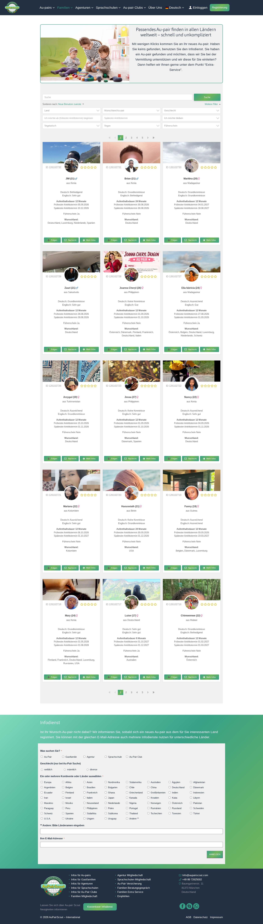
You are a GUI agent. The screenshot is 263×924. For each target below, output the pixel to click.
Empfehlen (123, 896)
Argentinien (49, 787)
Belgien (69, 787)
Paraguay (49, 808)
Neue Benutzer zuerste (69, 104)
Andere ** (134, 818)
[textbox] (72, 110)
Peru (67, 808)
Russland (176, 808)
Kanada (133, 797)
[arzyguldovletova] (71, 389)
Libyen (196, 797)
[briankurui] (131, 171)
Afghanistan (199, 782)
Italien (90, 797)
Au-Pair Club (135, 757)
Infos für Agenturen (82, 883)
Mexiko (69, 803)
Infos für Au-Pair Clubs (84, 891)
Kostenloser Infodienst (100, 906)
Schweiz (48, 813)
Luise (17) (131, 615)
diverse (93, 769)
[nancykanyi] (191, 371)
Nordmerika (114, 782)
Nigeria (132, 803)
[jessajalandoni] (131, 389)
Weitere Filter (211, 104)
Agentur (91, 757)
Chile (131, 787)
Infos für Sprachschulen (84, 887)
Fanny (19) (190, 506)
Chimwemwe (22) (191, 615)
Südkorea (113, 813)
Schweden (198, 808)
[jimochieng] (71, 171)
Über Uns (155, 7)
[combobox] (71, 110)
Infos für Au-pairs (81, 875)
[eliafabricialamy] (191, 280)
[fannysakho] (191, 498)
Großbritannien (158, 792)
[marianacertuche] (71, 480)
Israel (68, 797)
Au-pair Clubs (133, 7)
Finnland (69, 792)
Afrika (68, 782)
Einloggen (200, 7)
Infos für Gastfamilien (83, 879)
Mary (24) (70, 615)
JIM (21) (70, 178)
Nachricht (71, 240)
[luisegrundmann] (131, 589)
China (153, 787)
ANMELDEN (214, 854)
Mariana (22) (70, 506)
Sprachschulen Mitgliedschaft (134, 879)
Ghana (111, 792)
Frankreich (92, 792)
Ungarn (90, 818)
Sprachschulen (107, 7)
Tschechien (156, 813)
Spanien (69, 813)
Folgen (54, 240)
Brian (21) (130, 178)
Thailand (133, 813)
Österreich (177, 803)
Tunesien (176, 813)
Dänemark (198, 787)
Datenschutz (200, 917)
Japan (111, 797)
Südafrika (91, 813)
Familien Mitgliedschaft (84, 896)
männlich (71, 769)
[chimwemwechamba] (191, 608)
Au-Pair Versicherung (129, 883)
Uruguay (112, 818)
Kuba (174, 797)
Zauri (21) (70, 288)
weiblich (48, 769)
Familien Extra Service (130, 891)
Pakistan (197, 803)
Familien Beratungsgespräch (133, 887)
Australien (156, 782)
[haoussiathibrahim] (131, 498)
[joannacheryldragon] (131, 280)
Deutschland (178, 787)
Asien (89, 782)
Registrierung (219, 7)
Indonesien (198, 792)
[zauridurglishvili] (71, 280)
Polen (111, 808)
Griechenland (136, 792)
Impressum (216, 917)
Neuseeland (93, 803)
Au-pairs (46, 7)
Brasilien (91, 787)
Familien (63, 7)
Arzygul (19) (70, 397)
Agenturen (82, 7)
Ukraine (69, 818)
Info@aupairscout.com (195, 875)
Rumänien (156, 808)
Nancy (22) (190, 397)
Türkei (196, 813)
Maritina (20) (191, 178)
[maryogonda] (71, 608)
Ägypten (176, 782)
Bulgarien (112, 787)
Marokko (48, 803)
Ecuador (48, 792)
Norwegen (156, 803)
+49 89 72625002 (192, 879)
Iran (46, 797)
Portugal (133, 808)
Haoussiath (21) (130, 506)
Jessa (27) (130, 397)
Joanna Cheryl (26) (130, 288)
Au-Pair (48, 757)
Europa (47, 782)
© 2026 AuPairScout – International (60, 917)
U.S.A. (47, 818)
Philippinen (92, 808)
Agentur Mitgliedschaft (130, 875)
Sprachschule (115, 757)
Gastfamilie (71, 757)
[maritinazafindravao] (191, 171)
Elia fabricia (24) (190, 288)
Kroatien (155, 797)
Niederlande (114, 803)
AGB (188, 917)
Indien (175, 792)
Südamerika (135, 782)
